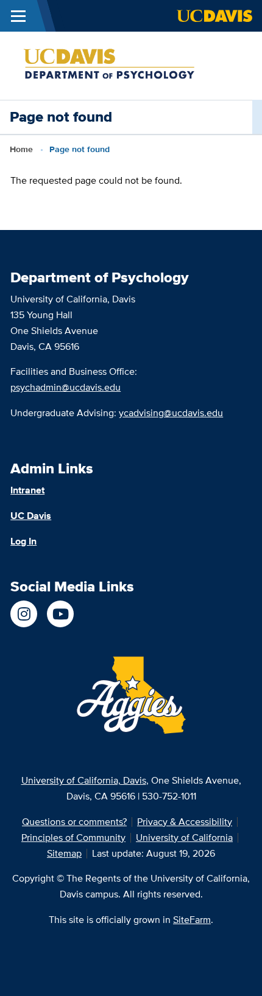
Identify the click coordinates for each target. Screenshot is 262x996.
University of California (184, 838)
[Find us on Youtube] (60, 614)
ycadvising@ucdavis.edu (171, 413)
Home (21, 149)
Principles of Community (73, 838)
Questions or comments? (74, 822)
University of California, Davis (83, 780)
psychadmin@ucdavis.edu (65, 387)
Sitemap (64, 853)
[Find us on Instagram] (23, 614)
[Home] (126, 65)
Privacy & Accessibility (184, 822)
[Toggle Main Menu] (18, 16)
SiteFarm (192, 920)
